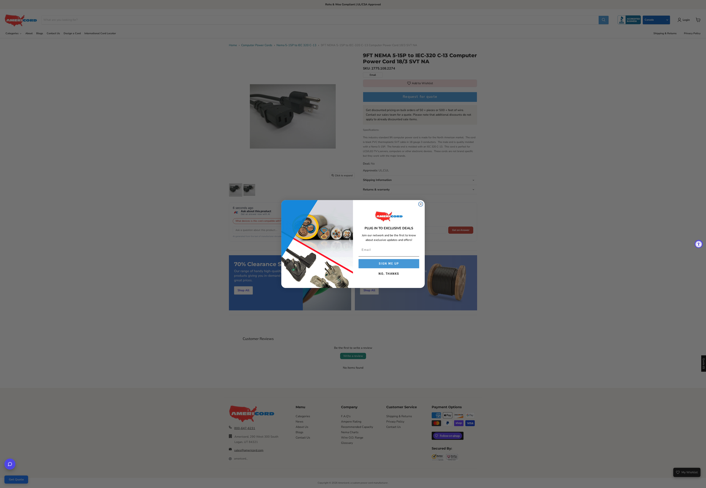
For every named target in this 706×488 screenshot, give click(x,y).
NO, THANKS (389, 274)
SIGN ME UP (389, 264)
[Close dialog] (420, 204)
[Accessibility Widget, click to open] (699, 244)
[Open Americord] (9, 464)
